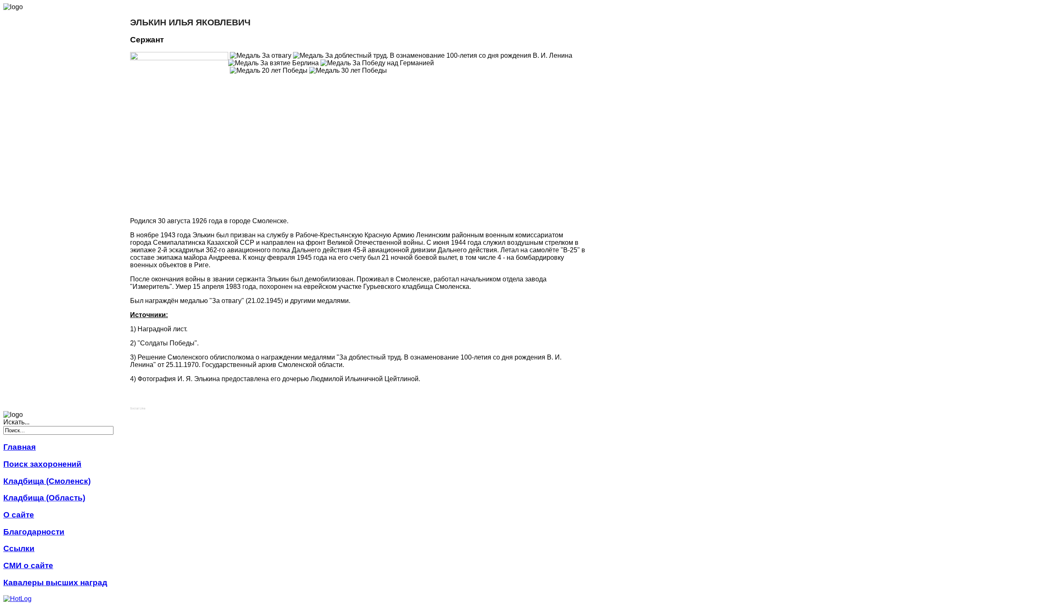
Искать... (16, 422)
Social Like (137, 408)
